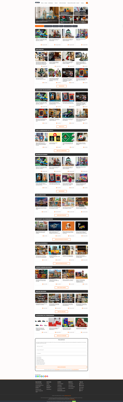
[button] (86, 37)
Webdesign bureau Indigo (67, 395)
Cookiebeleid (59, 385)
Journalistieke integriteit (61, 388)
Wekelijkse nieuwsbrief (40, 360)
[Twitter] (40, 376)
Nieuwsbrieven (49, 389)
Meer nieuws (61, 86)
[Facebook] (36, 376)
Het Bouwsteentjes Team (39, 385)
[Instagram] (47, 376)
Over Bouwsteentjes (39, 383)
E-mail (82, 390)
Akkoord (74, 401)
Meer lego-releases (61, 311)
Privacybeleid (59, 386)
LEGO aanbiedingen (40, 359)
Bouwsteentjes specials (40, 361)
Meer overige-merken (61, 287)
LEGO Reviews (39, 358)
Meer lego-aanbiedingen (61, 150)
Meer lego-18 (61, 126)
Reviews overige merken (40, 364)
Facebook (82, 383)
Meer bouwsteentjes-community (61, 239)
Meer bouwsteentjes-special (61, 263)
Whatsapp (82, 385)
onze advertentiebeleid (72, 399)
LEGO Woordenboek (71, 386)
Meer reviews (61, 191)
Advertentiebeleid (60, 383)
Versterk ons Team (38, 389)
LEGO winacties (70, 388)
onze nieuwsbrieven (75, 369)
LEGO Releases (70, 383)
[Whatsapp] (38, 376)
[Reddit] (45, 376)
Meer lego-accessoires (61, 335)
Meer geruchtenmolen (61, 215)
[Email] (41, 376)
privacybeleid (57, 369)
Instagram (82, 387)
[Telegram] (43, 376)
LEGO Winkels (70, 385)
